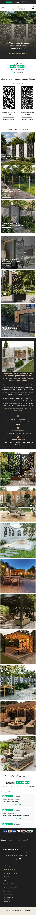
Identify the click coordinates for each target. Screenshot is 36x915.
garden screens (28, 79)
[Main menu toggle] (3, 7)
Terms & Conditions (9, 884)
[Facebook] (20, 859)
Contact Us (6, 891)
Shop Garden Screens (10, 873)
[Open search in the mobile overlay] (8, 7)
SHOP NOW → (18, 83)
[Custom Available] (18, 436)
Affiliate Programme (9, 869)
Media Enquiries (8, 866)
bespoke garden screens (14, 403)
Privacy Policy (7, 880)
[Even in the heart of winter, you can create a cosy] (18, 647)
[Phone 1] (29, 8)
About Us (6, 876)
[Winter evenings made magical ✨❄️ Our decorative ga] (18, 718)
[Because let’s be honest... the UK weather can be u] (18, 611)
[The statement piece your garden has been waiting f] (18, 469)
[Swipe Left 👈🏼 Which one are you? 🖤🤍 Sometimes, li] (18, 753)
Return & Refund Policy (10, 887)
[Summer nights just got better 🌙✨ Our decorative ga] (18, 576)
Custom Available (18, 440)
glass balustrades (16, 401)
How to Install (7, 862)
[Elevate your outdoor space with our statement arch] (18, 540)
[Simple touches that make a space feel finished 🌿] (18, 504)
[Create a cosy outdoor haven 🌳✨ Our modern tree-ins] (18, 682)
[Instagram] (16, 859)
